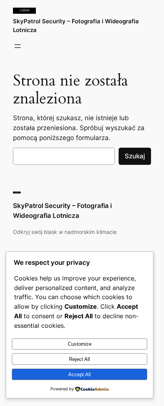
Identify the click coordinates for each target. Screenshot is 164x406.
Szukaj (135, 156)
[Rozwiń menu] (17, 46)
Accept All (79, 374)
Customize (80, 344)
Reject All (79, 359)
